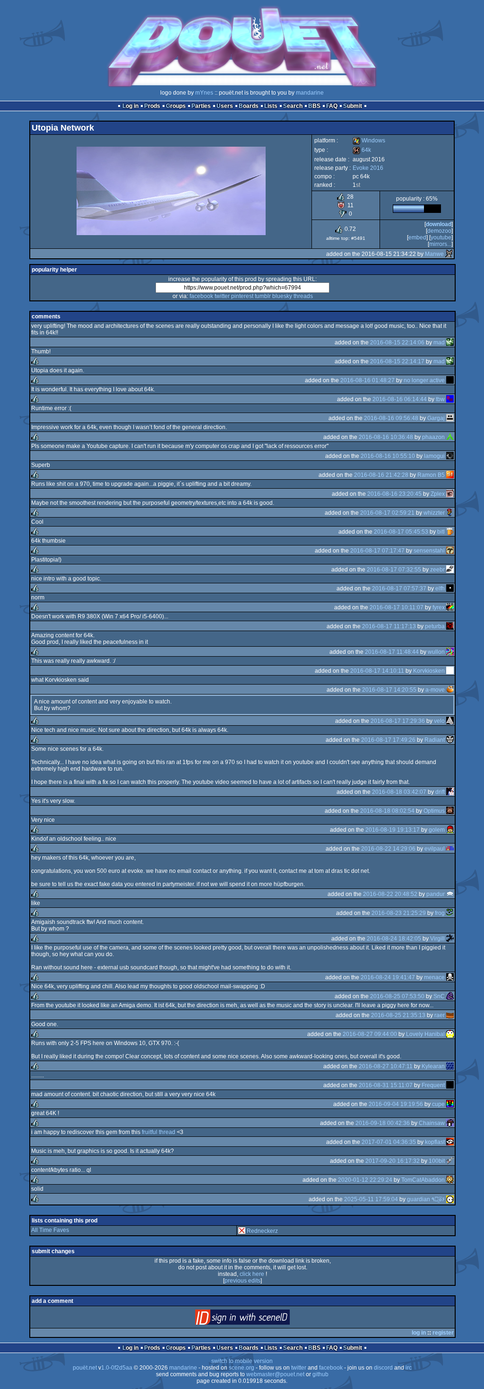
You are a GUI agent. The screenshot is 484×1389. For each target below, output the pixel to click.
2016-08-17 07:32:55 (394, 569)
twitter (222, 296)
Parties (201, 106)
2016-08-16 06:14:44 (399, 399)
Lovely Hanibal (425, 1034)
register (443, 1332)
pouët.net (85, 1367)
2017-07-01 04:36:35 (389, 1142)
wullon (436, 652)
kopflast (435, 1142)
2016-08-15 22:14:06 (397, 342)
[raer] (450, 1015)
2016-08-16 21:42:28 (381, 475)
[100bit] (450, 1161)
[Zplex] (450, 494)
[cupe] (450, 1104)
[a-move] (450, 689)
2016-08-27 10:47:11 (386, 1066)
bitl (441, 531)
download (438, 224)
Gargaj (436, 418)
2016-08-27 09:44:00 (370, 1034)
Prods (152, 106)
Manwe (434, 254)
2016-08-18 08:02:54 (387, 811)
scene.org (241, 1367)
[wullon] (450, 652)
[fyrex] (450, 607)
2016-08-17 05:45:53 (401, 531)
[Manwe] (449, 254)
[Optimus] (450, 811)
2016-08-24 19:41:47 (388, 977)
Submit (352, 106)
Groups (176, 106)
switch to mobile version (242, 1361)
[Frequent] (450, 1085)
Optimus (434, 811)
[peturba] (450, 626)
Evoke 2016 (368, 168)
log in (419, 1332)
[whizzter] (450, 513)
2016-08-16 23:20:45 (394, 494)
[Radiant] (450, 740)
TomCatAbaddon (423, 1180)
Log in (130, 106)
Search (292, 106)
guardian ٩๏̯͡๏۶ (426, 1199)
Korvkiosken (429, 671)
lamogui (434, 456)
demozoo (439, 231)
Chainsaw (432, 1123)
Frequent (433, 1085)
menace (434, 977)
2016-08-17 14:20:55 (389, 689)
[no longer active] (450, 380)
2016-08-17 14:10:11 (377, 671)
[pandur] (450, 894)
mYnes (204, 92)
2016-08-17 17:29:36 (398, 721)
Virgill (437, 938)
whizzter (434, 513)
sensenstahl (429, 550)
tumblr (263, 296)
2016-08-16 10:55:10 (388, 456)
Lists (270, 106)
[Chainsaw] (450, 1123)
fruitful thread (158, 1132)
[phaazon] (450, 437)
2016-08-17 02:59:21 (387, 513)
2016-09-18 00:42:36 (382, 1123)
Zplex (438, 494)
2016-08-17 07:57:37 (399, 588)
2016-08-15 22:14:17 (397, 361)
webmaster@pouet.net (275, 1374)
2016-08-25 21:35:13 (398, 1015)
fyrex (438, 607)
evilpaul (434, 848)
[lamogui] (450, 456)
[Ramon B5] (450, 475)
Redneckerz (262, 1231)
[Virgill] (450, 938)
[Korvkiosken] (450, 671)
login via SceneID (258, 1319)
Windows (369, 140)
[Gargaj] (450, 418)
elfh (440, 588)
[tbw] (450, 399)
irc (409, 1367)
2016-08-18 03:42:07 (399, 792)
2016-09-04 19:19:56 (396, 1104)
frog (440, 913)
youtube (441, 237)
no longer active (424, 380)
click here (252, 1274)
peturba (435, 626)
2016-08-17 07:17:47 (377, 550)
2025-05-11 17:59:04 (371, 1199)
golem (437, 829)
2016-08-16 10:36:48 (386, 437)
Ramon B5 (431, 475)
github (320, 1374)
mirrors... (440, 244)
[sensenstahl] (450, 550)
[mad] (450, 342)
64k (362, 150)
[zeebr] (450, 569)
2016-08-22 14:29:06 (388, 848)
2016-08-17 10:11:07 (397, 607)
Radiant (434, 740)
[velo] (450, 721)
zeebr (437, 569)
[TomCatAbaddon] (450, 1180)
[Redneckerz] (241, 1231)
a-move (435, 689)
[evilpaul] (450, 848)
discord (383, 1367)
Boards (249, 106)
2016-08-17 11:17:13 (389, 626)
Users (224, 106)
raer (439, 1015)
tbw (440, 399)
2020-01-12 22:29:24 (365, 1180)
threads (303, 296)
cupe (438, 1104)
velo (439, 721)
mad (439, 342)
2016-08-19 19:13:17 (392, 829)
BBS (314, 106)
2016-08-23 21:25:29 (399, 913)
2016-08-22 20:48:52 (390, 894)
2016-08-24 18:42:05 (394, 938)
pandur (435, 894)
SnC (439, 996)
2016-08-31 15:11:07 (386, 1085)
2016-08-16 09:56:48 (391, 418)
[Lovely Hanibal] (450, 1034)
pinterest (242, 296)
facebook (201, 296)
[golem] (450, 829)
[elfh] (450, 588)
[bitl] (450, 531)
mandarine (310, 92)
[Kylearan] (450, 1066)
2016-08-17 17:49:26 (388, 740)
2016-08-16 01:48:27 (367, 380)
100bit (437, 1161)
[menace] (450, 977)
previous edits (242, 1280)
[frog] (450, 913)
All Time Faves (50, 1230)
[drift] (450, 792)
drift (440, 792)
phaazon (433, 437)
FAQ (331, 106)
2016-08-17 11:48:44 (392, 652)
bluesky (282, 296)
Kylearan (433, 1066)
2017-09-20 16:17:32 (392, 1161)
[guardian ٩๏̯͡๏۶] (450, 1199)
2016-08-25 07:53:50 (397, 996)
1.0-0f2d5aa (116, 1367)
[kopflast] (450, 1142)
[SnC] (450, 996)
